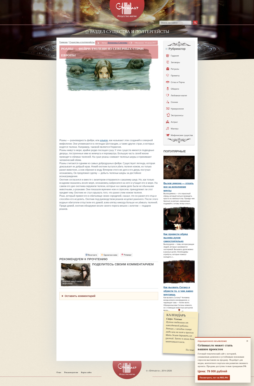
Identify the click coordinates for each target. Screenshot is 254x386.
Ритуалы (175, 68)
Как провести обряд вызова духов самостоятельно (175, 237)
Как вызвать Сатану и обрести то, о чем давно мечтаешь (178, 290)
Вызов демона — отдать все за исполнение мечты (178, 186)
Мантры (174, 128)
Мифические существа (182, 135)
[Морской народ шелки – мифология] (76, 264)
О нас (58, 372)
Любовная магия (179, 95)
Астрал (174, 121)
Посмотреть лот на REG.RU (214, 377)
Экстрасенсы (177, 115)
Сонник (174, 101)
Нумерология (177, 108)
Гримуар (63, 42)
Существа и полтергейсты (82, 42)
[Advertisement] (109, 115)
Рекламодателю (71, 372)
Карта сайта (86, 372)
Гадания (175, 55)
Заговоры (175, 62)
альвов (104, 140)
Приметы (175, 75)
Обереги (175, 88)
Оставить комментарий (80, 296)
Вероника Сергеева (117, 42)
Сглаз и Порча (178, 82)
